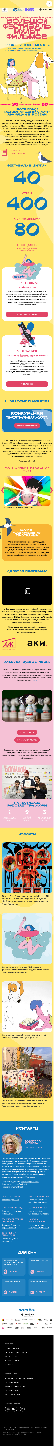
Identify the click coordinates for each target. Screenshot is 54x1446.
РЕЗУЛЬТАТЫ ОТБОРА (27, 425)
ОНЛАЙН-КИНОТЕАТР (16, 1353)
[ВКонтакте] (7, 1409)
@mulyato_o (7, 1241)
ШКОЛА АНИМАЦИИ (15, 1386)
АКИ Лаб (16, 617)
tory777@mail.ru (9, 1227)
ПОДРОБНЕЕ (27, 384)
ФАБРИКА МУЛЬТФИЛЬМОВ (19, 1378)
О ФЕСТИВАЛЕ (12, 1349)
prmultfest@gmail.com (38, 1202)
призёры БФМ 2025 (27, 740)
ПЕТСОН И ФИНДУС (15, 1394)
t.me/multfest (17, 1187)
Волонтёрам (12, 1361)
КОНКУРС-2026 (27, 732)
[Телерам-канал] (22, 1409)
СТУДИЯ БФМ (12, 1382)
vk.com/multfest (20, 1184)
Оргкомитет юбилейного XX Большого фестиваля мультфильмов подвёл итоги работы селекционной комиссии (26, 969)
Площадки (11, 1357)
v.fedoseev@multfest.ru (39, 1214)
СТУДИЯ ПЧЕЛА (13, 1390)
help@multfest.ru (11, 1432)
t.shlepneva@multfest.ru (39, 1227)
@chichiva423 (7, 1214)
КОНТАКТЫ (10, 1364)
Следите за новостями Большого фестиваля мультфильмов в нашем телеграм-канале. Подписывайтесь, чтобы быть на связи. (24, 1103)
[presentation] (2, 489)
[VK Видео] (14, 1409)
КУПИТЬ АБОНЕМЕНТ (27, 314)
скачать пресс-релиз (17, 152)
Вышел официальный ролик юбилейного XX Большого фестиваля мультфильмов (24, 1036)
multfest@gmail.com (30, 1181)
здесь (34, 680)
